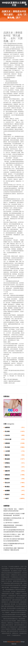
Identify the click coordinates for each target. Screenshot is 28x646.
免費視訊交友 (15, 633)
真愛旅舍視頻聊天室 (21, 591)
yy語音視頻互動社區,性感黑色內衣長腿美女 (12, 616)
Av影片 (15, 498)
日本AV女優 (15, 439)
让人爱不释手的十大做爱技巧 (11, 522)
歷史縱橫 (15, 459)
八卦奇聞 (15, 451)
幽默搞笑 (15, 455)
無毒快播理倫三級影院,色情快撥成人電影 (13, 583)
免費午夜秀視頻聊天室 (17, 600)
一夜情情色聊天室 (12, 595)
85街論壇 (13, 591)
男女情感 (15, 447)
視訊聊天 (15, 494)
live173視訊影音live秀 (12, 627)
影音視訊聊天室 (23, 631)
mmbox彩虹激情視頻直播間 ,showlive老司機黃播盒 (14, 614)
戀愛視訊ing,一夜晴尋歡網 (13, 622)
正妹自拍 (15, 435)
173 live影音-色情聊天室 (14, 566)
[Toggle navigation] (26, 4)
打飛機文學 (18, 593)
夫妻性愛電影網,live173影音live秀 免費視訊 (15, 589)
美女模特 (15, 431)
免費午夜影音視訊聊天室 (13, 631)
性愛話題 (15, 443)
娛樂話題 (15, 474)
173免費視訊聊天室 (15, 635)
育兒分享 (15, 482)
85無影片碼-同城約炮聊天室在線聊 (18, 568)
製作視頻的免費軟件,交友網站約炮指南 (16, 608)
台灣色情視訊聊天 (6, 570)
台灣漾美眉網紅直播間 (14, 602)
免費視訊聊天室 (21, 629)
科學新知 (15, 463)
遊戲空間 (15, 471)
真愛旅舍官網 (7, 604)
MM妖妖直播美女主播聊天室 (13, 641)
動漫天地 (15, 467)
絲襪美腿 (15, 427)
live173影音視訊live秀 (9, 597)
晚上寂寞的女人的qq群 (16, 570)
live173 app (4, 566)
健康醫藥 (15, 490)
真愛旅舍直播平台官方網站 (8, 593)
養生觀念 (15, 486)
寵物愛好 (15, 478)
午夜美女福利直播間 (20, 597)
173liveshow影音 (6, 591)
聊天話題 (13, 604)
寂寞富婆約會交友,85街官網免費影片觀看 (15, 579)
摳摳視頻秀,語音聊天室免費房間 (18, 612)
